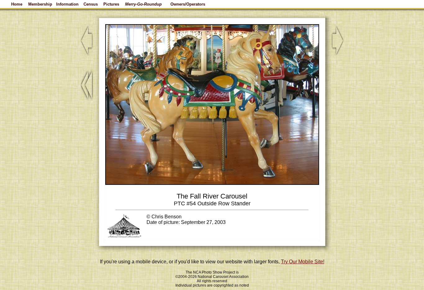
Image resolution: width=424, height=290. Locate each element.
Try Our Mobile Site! (302, 261)
